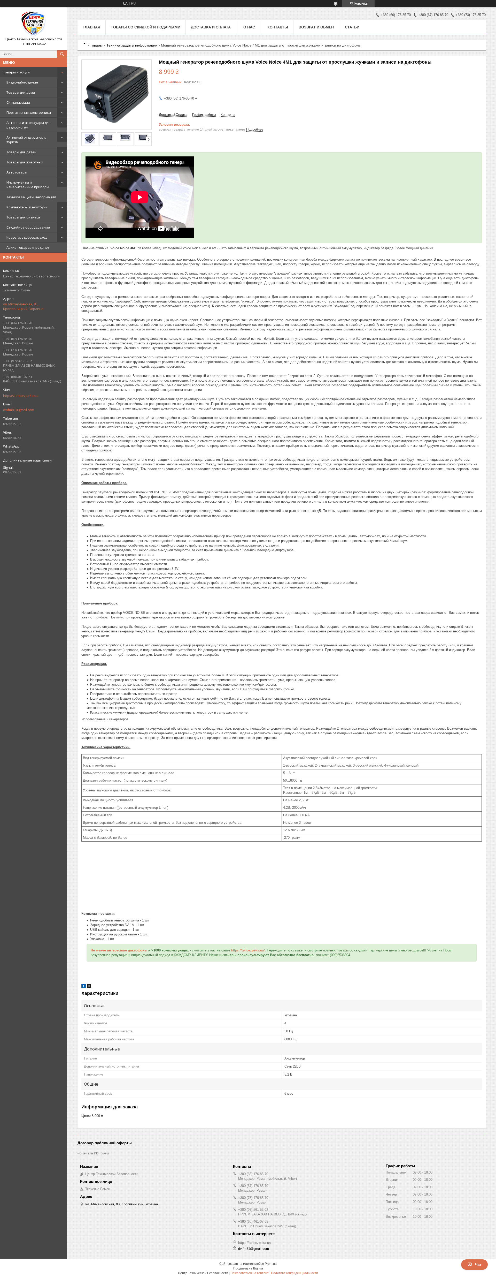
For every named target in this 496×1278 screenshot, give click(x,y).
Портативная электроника (28, 112)
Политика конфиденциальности (294, 1273)
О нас (249, 27)
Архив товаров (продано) (27, 247)
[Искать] (62, 54)
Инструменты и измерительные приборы (27, 184)
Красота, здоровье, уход (26, 237)
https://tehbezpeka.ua (20, 395)
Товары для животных (24, 162)
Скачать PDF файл (94, 1153)
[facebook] (83, 987)
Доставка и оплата (211, 27)
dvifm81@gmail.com (18, 409)
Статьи (352, 27)
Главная (91, 27)
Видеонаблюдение (22, 82)
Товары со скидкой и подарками (145, 27)
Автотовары (16, 172)
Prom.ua (271, 1264)
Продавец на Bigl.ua (248, 1268)
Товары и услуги (16, 72)
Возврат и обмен (316, 27)
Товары (96, 45)
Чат (478, 1264)
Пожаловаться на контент (249, 1273)
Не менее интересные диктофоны (119, 950)
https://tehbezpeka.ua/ (248, 950)
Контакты (277, 27)
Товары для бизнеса (23, 217)
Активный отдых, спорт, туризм (26, 139)
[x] (89, 987)
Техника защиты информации (31, 197)
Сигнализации (18, 102)
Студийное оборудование (28, 227)
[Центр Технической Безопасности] (33, 24)
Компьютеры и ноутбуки (27, 207)
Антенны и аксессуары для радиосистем (28, 125)
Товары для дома (20, 92)
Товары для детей (21, 152)
